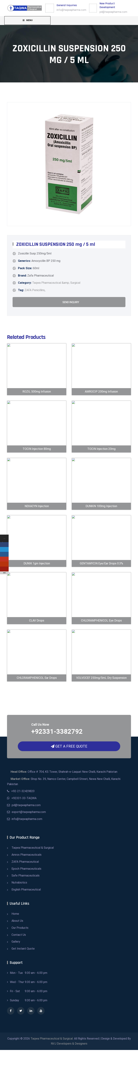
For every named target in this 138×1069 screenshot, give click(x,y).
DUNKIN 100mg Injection (101, 497)
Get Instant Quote (23, 948)
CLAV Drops (36, 614)
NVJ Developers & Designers (69, 1043)
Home (15, 913)
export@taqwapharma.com (29, 812)
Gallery (16, 941)
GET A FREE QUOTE (70, 746)
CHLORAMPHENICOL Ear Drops (37, 669)
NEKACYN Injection (36, 500)
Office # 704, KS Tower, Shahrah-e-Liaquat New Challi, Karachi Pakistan (64, 771)
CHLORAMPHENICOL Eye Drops (101, 612)
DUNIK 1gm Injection (37, 557)
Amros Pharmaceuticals (27, 854)
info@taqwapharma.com (71, 9)
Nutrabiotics (19, 882)
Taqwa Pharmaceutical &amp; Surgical (56, 282)
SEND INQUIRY (70, 302)
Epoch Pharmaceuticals (26, 868)
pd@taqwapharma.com (113, 11)
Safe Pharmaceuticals (26, 875)
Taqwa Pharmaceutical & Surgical (33, 847)
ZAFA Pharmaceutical (25, 861)
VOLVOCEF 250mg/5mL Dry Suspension (101, 666)
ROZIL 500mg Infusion (36, 385)
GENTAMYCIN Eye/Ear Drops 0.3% (101, 554)
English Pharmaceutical (26, 889)
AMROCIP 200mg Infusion (101, 382)
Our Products (20, 927)
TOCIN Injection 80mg (36, 443)
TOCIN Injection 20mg (101, 443)
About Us (17, 920)
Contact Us (19, 934)
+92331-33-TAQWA (23, 798)
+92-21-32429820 (22, 791)
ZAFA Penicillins (35, 290)
